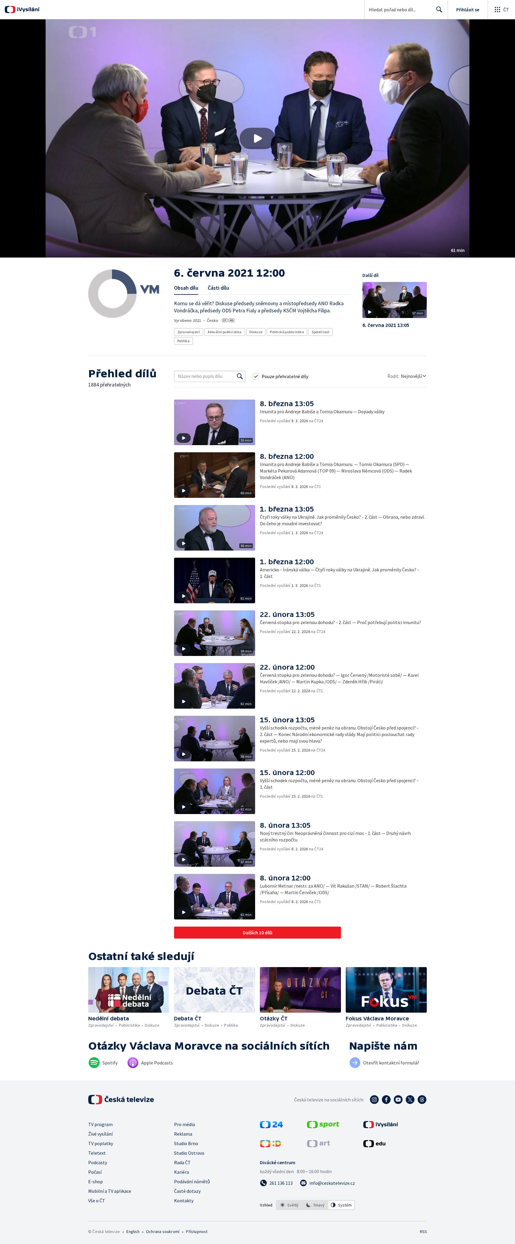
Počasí (95, 1172)
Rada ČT (182, 1162)
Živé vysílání (100, 1134)
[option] (289, 1205)
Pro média (184, 1124)
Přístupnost (196, 1231)
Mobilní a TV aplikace (109, 1191)
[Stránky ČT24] (271, 1126)
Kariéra (181, 1172)
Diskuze (256, 332)
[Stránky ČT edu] (374, 1145)
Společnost (320, 332)
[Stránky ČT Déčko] (270, 1145)
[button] (257, 138)
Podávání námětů (192, 1181)
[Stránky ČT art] (318, 1145)
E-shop (95, 1181)
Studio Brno (186, 1143)
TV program (100, 1124)
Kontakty (183, 1201)
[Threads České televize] (422, 1099)
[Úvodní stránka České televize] (121, 1099)
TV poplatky (100, 1143)
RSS (423, 1231)
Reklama (183, 1134)
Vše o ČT (96, 1201)
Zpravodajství (188, 332)
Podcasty (97, 1162)
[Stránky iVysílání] (380, 1126)
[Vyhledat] (239, 376)
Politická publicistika (287, 332)
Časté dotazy (187, 1191)
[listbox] (315, 1205)
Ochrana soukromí (162, 1231)
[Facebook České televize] (386, 1099)
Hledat (439, 9)
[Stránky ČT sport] (323, 1126)
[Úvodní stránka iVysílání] (27, 9)
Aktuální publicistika (224, 332)
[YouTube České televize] (398, 1099)
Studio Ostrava (189, 1153)
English (132, 1231)
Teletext (97, 1153)
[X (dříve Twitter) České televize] (410, 1099)
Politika (183, 341)
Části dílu (218, 287)
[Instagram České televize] (374, 1099)
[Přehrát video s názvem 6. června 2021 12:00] (257, 138)
